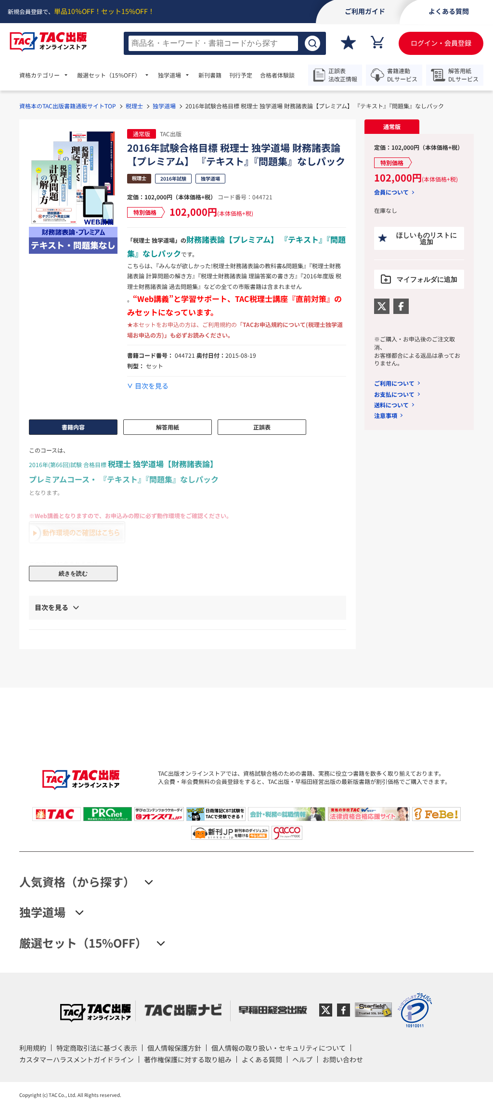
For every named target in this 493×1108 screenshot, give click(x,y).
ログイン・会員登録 (441, 43)
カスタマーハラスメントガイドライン (76, 1059)
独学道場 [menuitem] (169, 75)
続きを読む (73, 573)
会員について (391, 192)
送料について (391, 405)
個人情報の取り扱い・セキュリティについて (278, 1047)
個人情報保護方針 (174, 1047)
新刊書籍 (209, 75)
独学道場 (164, 106)
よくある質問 (262, 1059)
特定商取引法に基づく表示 (96, 1047)
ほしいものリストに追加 (426, 238)
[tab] (391, 126)
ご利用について (394, 383)
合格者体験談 (277, 75)
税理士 (134, 106)
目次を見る (152, 386)
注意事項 (385, 415)
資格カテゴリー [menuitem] (39, 75)
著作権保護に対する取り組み (188, 1059)
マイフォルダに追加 (427, 279)
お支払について (394, 394)
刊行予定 (240, 75)
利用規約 (32, 1047)
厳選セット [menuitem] (109, 75)
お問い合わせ (343, 1059)
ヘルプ (302, 1059)
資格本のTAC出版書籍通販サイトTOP (67, 106)
